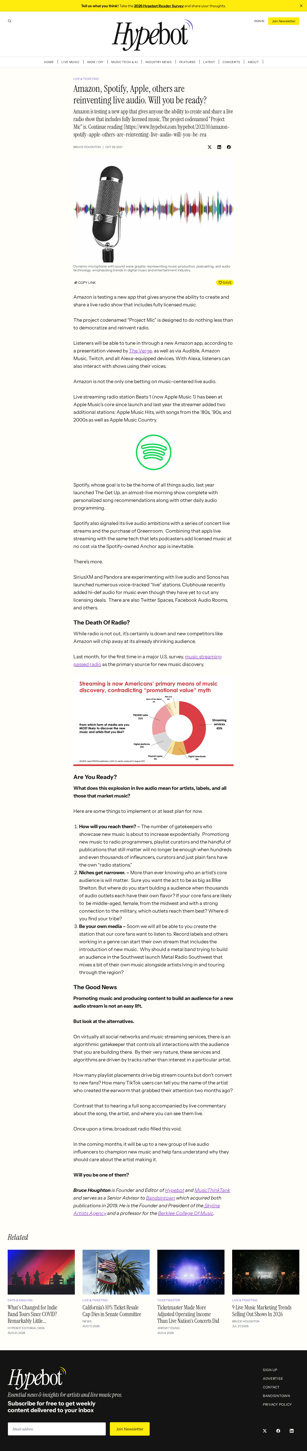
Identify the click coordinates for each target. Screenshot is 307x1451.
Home (49, 62)
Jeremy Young (168, 1328)
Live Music (70, 62)
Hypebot (174, 1190)
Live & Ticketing (86, 79)
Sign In (259, 21)
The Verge (140, 351)
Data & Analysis (20, 1300)
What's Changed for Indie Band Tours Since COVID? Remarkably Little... (32, 1314)
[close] (301, 6)
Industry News (158, 62)
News (87, 1321)
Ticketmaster (168, 1300)
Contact (271, 1387)
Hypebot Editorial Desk (26, 1328)
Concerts (231, 62)
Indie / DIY (95, 62)
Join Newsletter (283, 21)
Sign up (270, 1370)
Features (187, 62)
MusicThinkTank (212, 1190)
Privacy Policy (277, 1404)
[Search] (10, 21)
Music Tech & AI (124, 62)
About (253, 62)
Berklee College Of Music (185, 1213)
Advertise (273, 1378)
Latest (209, 62)
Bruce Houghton (87, 147)
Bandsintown (160, 1198)
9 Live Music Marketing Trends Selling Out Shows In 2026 (261, 1311)
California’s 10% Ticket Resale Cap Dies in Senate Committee (112, 1311)
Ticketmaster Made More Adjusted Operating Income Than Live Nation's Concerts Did (188, 1314)
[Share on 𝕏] (209, 147)
